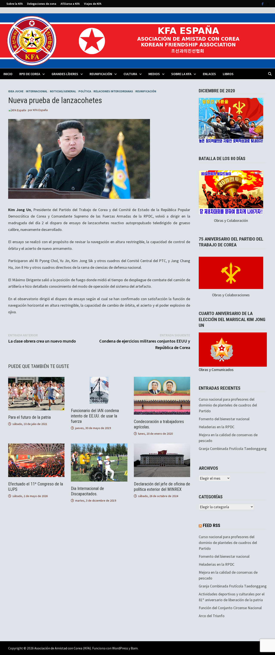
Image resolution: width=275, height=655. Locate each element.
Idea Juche (15, 91)
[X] (268, 3)
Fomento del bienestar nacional (224, 418)
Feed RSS (211, 525)
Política (84, 91)
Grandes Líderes (65, 74)
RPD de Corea (29, 74)
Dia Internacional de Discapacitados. (87, 491)
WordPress (120, 648)
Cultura (130, 74)
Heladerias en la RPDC (216, 426)
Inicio (7, 74)
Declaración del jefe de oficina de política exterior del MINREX (162, 486)
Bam (134, 648)
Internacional (36, 91)
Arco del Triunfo (212, 615)
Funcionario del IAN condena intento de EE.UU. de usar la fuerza (95, 416)
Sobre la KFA (14, 4)
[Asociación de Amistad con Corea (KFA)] (137, 40)
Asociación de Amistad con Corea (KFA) (62, 648)
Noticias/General (63, 91)
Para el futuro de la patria (29, 417)
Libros (228, 74)
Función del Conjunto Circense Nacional (230, 607)
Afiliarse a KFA (70, 4)
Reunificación (101, 74)
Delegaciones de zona (41, 4)
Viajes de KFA (92, 4)
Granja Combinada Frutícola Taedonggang (233, 448)
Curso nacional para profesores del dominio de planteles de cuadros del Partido (228, 405)
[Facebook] (263, 3)
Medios (154, 74)
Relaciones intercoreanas (113, 91)
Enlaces (209, 74)
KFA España (40, 110)
